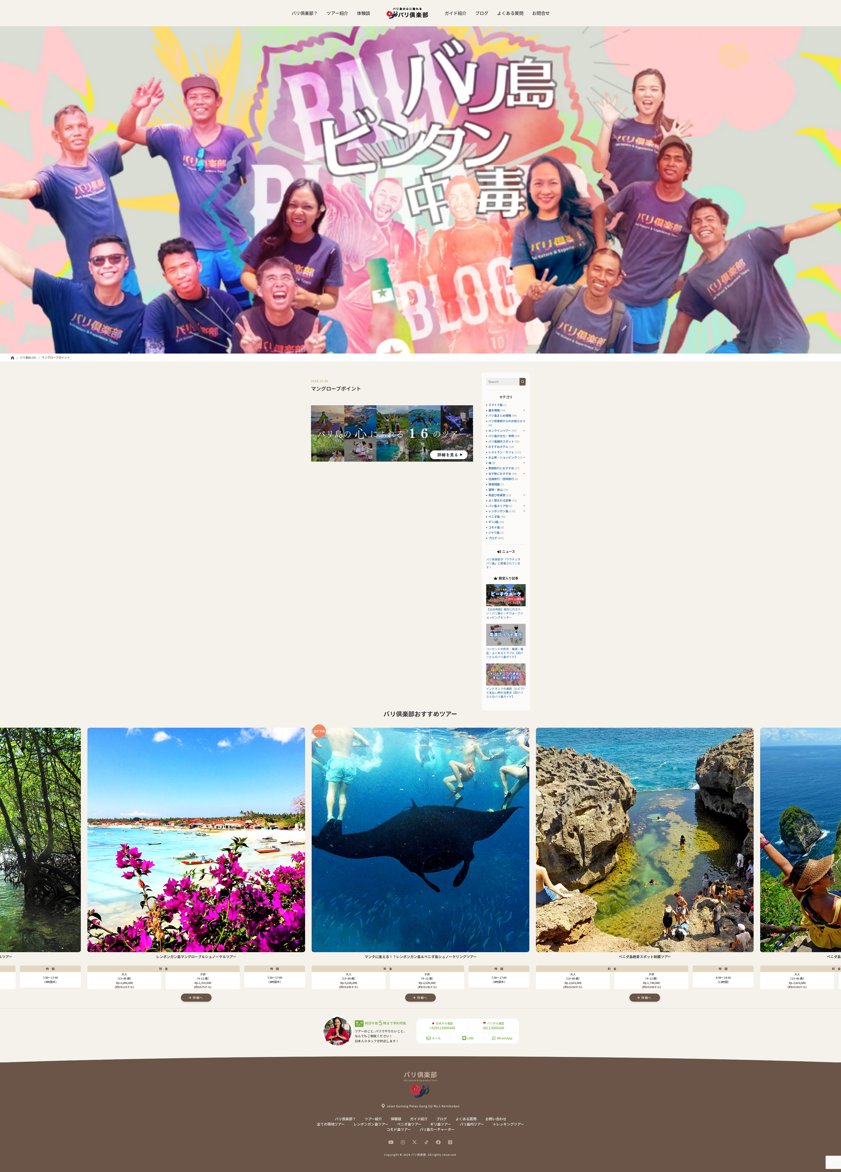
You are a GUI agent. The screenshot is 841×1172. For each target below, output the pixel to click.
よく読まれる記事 (499, 500)
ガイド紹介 (455, 13)
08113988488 (493, 1028)
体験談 (363, 13)
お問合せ (541, 13)
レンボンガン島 (498, 511)
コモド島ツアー (399, 1129)
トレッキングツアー (508, 1124)
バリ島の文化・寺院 (501, 436)
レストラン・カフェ (501, 452)
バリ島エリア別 (498, 506)
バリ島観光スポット (501, 441)
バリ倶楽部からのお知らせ (505, 421)
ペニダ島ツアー (409, 1124)
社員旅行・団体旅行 (501, 479)
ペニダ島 (494, 516)
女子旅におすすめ (499, 473)
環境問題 (494, 484)
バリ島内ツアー (472, 1124)
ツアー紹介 (337, 13)
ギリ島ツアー (440, 1124)
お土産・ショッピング (502, 457)
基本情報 (494, 410)
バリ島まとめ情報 (499, 415)
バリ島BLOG (28, 357)
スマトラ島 (495, 405)
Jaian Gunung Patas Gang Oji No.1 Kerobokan (423, 1106)
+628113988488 (442, 1028)
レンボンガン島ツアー (370, 1124)
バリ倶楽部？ (305, 13)
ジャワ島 (494, 532)
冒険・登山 (495, 489)
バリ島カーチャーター (437, 1129)
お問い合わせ (495, 1118)
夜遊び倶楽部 (496, 495)
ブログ (481, 13)
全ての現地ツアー (331, 1124)
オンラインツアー (499, 431)
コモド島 (494, 527)
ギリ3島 (493, 522)
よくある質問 (510, 13)
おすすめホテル (498, 447)
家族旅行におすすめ (501, 468)
